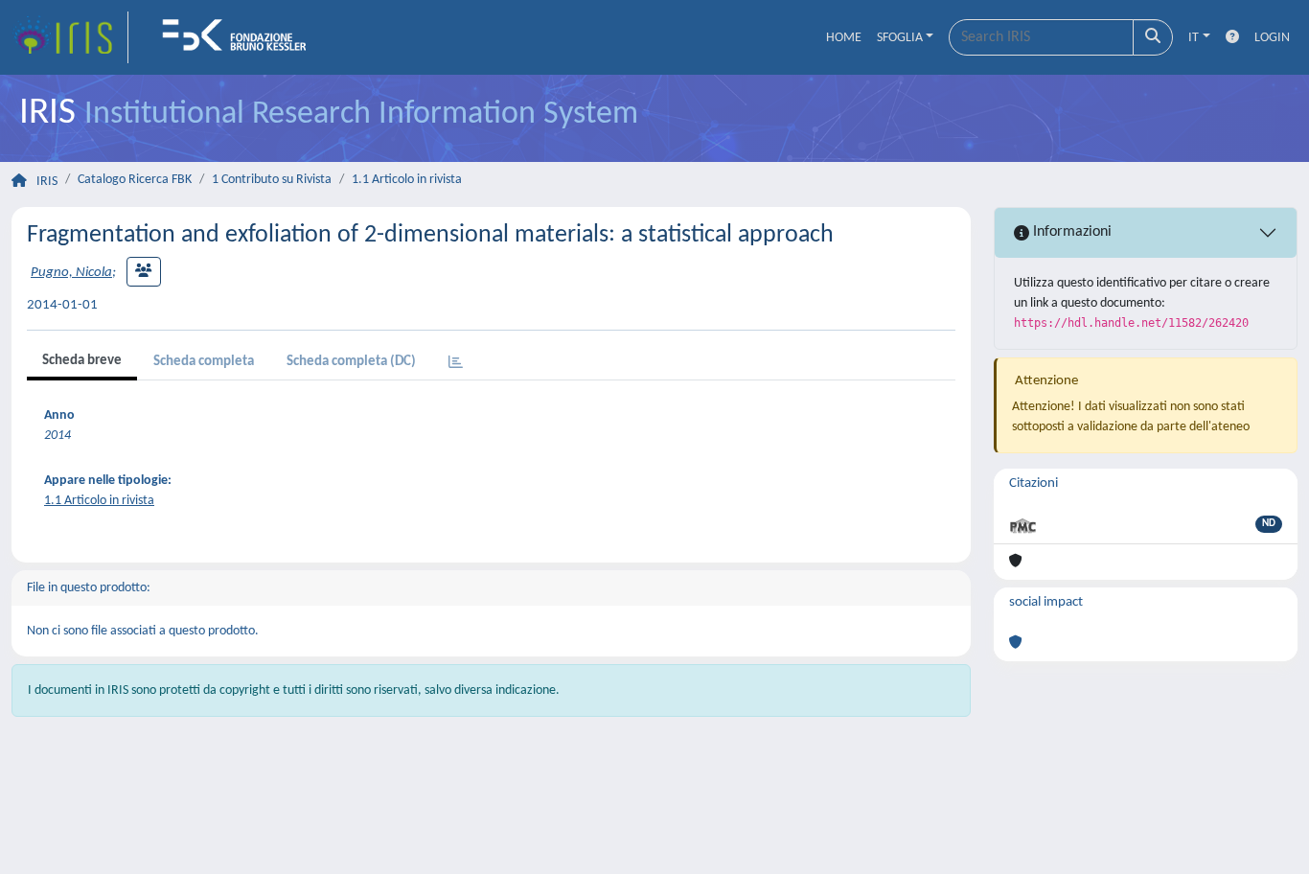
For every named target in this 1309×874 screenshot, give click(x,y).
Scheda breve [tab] (82, 361)
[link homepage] (69, 37)
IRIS (46, 181)
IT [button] (1193, 38)
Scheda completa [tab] (203, 362)
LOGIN (1272, 38)
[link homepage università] (240, 37)
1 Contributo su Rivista (272, 179)
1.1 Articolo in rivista (407, 179)
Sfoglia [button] (900, 38)
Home (843, 38)
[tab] (455, 363)
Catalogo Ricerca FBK (135, 179)
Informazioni (1070, 232)
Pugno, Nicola (71, 272)
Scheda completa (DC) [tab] (351, 362)
